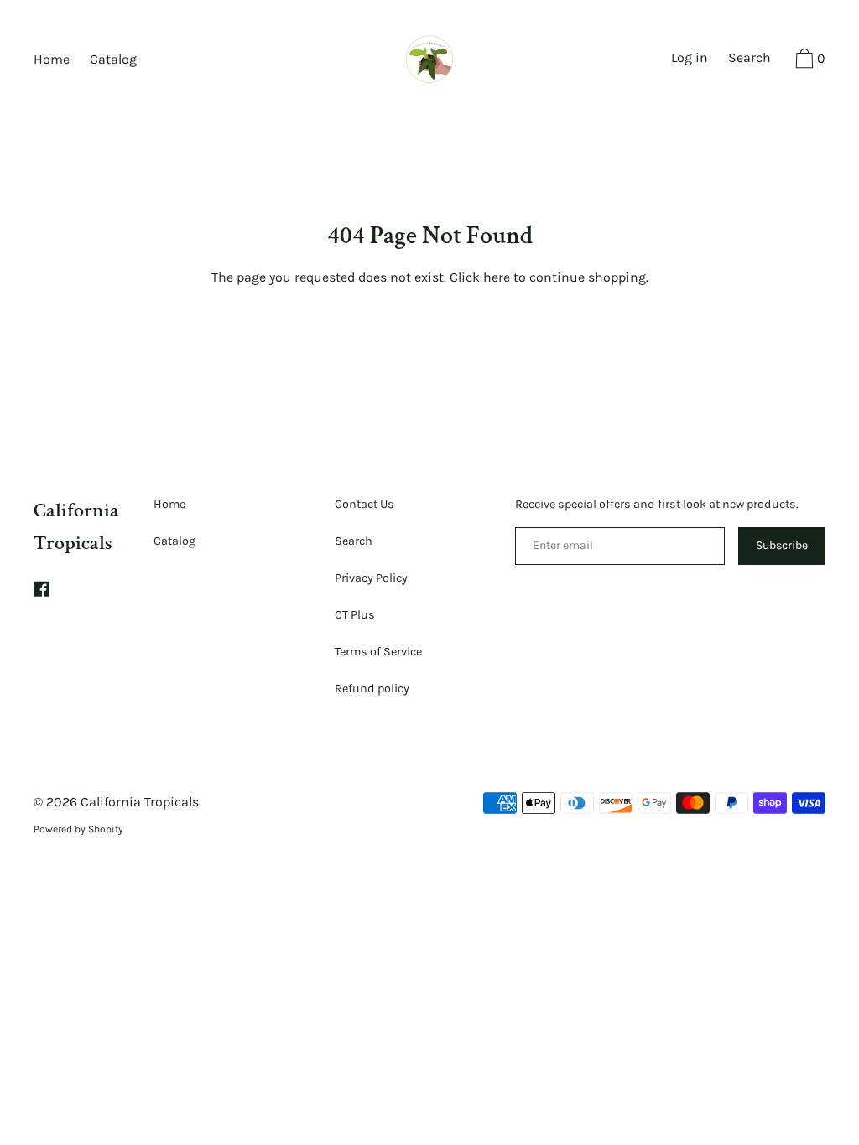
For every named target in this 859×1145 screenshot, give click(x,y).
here (496, 277)
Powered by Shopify (78, 829)
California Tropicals (140, 802)
